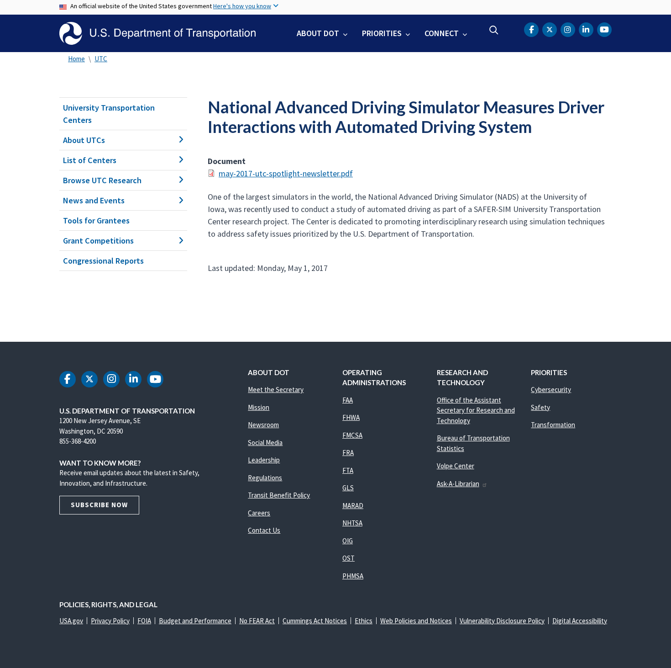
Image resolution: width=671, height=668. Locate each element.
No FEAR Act (257, 620)
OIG (347, 540)
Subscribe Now (99, 504)
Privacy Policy (110, 620)
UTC (100, 58)
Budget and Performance (195, 620)
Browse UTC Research (102, 180)
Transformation (553, 424)
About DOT (318, 33)
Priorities (382, 33)
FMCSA (352, 435)
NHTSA (352, 523)
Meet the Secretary (276, 389)
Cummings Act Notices (315, 620)
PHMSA (352, 576)
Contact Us (264, 530)
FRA (348, 452)
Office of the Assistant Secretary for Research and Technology (476, 410)
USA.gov (71, 620)
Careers (259, 513)
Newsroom (263, 424)
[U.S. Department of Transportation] (157, 33)
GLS (348, 487)
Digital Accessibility (579, 620)
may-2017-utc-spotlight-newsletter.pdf (286, 173)
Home (76, 58)
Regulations (265, 477)
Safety (540, 407)
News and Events (94, 200)
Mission (258, 407)
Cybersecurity (551, 389)
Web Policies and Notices (416, 620)
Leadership (264, 460)
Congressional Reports (103, 260)
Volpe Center (455, 465)
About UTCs (84, 140)
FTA (347, 470)
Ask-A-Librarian (458, 483)
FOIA (144, 620)
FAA (347, 400)
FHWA (351, 417)
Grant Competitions (98, 240)
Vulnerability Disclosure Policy (502, 620)
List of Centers (89, 160)
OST (348, 558)
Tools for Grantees (96, 220)
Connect (442, 33)
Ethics (363, 620)
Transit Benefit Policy (279, 495)
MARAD (352, 505)
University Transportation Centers (109, 113)
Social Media (265, 442)
